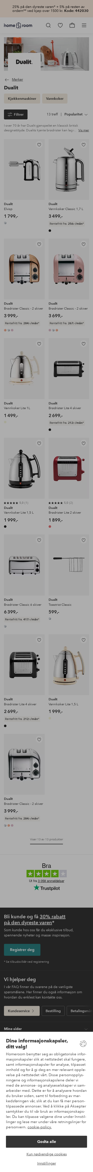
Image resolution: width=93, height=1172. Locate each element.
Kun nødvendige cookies (47, 1154)
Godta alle (46, 1141)
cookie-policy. (40, 1127)
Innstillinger (46, 1163)
